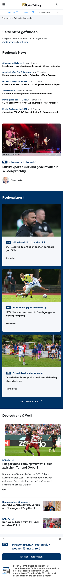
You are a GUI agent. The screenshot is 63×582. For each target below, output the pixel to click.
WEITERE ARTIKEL (29, 401)
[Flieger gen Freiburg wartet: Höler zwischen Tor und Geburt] (33, 439)
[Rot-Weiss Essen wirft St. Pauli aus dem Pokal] (52, 522)
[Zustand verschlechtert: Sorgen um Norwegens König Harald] (52, 505)
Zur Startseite (9, 41)
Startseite (6, 18)
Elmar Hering (17, 180)
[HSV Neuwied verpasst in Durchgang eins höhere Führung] (31, 285)
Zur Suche (23, 41)
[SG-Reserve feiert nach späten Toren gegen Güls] (31, 220)
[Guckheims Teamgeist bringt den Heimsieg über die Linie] (31, 350)
